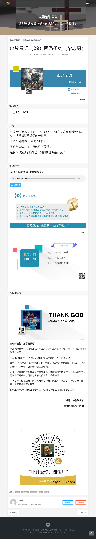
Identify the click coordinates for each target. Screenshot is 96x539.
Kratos (40, 533)
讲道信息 (17, 40)
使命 (17, 492)
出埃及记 (25, 492)
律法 (40, 492)
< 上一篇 (13, 512)
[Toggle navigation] (87, 3)
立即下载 (17, 185)
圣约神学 (34, 492)
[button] (81, 502)
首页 (11, 40)
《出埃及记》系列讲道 (29, 40)
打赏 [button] (69, 502)
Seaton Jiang (59, 533)
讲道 (46, 492)
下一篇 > (82, 512)
